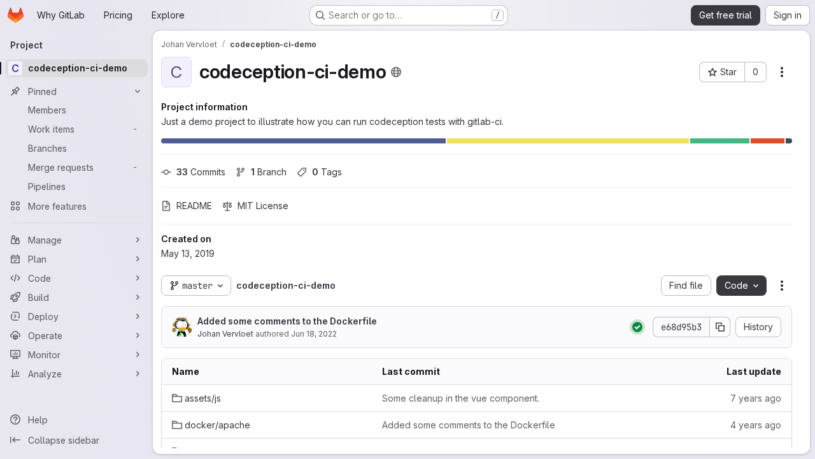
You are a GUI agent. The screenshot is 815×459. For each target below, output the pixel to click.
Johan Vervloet (225, 334)
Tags (327, 171)
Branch (269, 171)
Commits (200, 171)
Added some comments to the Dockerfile (287, 321)
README (194, 205)
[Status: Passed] (637, 327)
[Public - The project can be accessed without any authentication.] (396, 72)
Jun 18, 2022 (314, 334)
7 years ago (755, 398)
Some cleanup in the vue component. (460, 398)
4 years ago (755, 424)
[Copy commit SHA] (720, 327)
